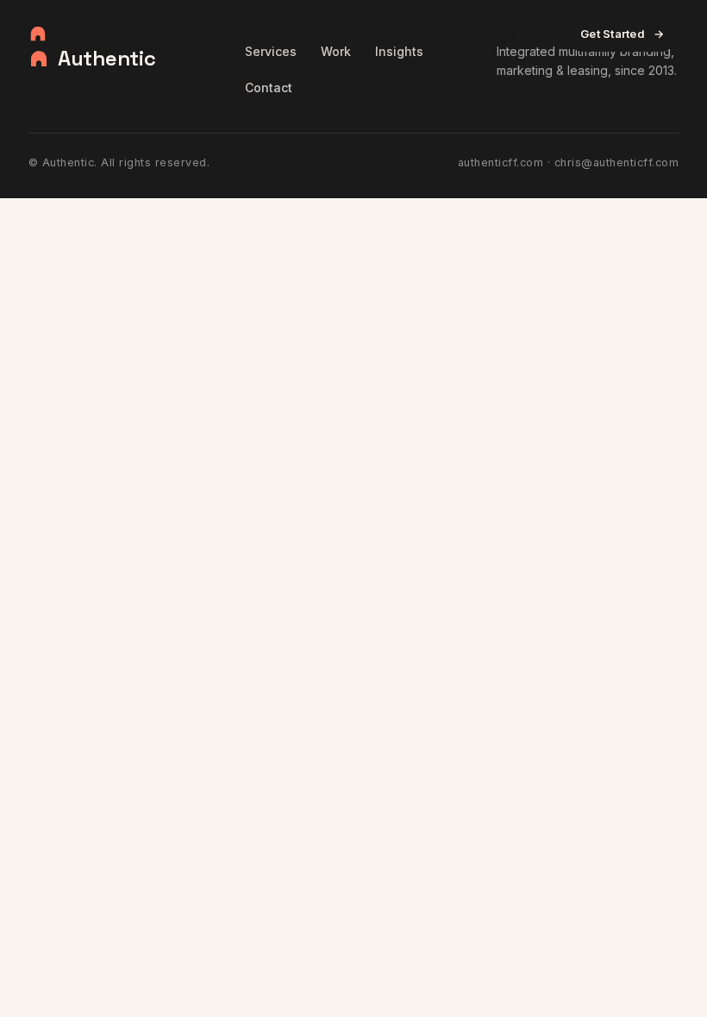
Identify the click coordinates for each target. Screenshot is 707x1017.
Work (450, 33)
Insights (514, 33)
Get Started (622, 34)
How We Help (244, 33)
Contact (268, 87)
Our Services (360, 33)
